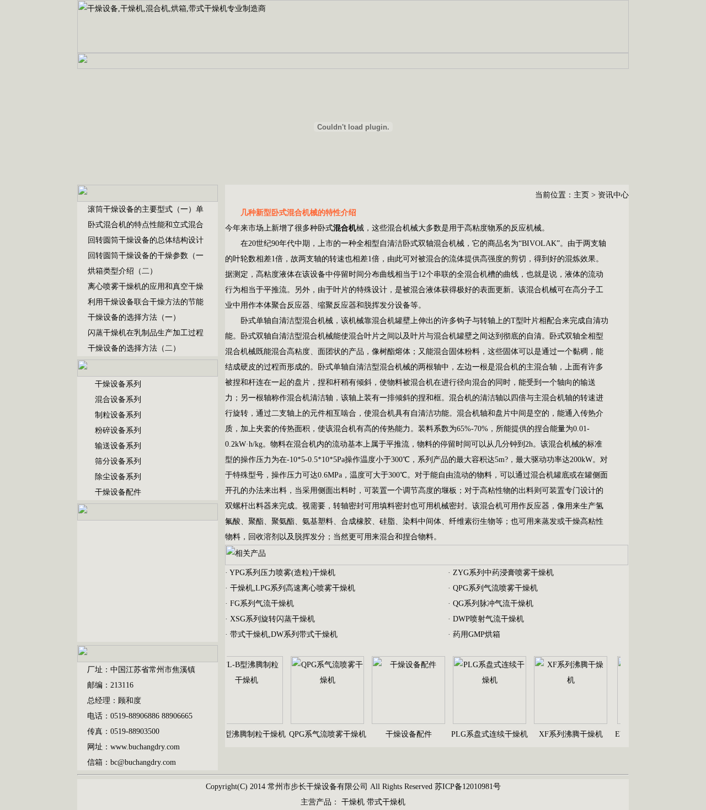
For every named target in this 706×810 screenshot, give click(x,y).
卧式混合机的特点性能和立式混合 (146, 225)
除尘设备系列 (118, 477)
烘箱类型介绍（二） (122, 271)
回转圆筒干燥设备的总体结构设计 (146, 240)
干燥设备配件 (118, 492)
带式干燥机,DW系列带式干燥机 (284, 634)
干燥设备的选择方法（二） (134, 348)
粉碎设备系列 (118, 430)
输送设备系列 (118, 446)
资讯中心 (613, 195)
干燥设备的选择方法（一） (134, 317)
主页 (581, 195)
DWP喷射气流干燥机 (488, 619)
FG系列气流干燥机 (262, 603)
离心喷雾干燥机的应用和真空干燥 (146, 286)
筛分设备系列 (118, 461)
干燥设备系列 (118, 384)
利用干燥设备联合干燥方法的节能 (146, 302)
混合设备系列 (118, 399)
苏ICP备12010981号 (468, 786)
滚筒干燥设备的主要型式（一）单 (146, 209)
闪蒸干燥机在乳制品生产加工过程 (146, 333)
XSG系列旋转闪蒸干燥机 (272, 619)
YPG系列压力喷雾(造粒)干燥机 (282, 572)
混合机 (445, 243)
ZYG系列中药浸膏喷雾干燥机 (503, 572)
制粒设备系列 (118, 415)
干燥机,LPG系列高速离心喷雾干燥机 (292, 588)
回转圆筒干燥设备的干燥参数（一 (146, 255)
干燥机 (353, 802)
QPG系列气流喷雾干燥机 (495, 588)
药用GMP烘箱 (476, 634)
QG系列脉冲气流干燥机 (493, 603)
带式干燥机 (386, 802)
